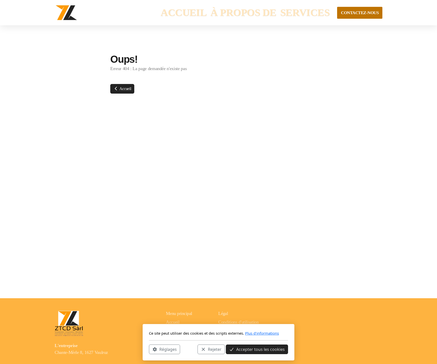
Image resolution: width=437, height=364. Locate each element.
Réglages (168, 349)
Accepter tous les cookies (260, 349)
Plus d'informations (262, 333)
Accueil (125, 89)
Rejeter (215, 349)
